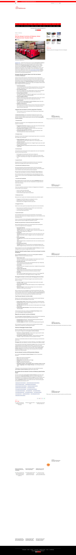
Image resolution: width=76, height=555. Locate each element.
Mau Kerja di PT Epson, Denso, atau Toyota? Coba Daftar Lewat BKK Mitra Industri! (40, 539)
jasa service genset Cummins (20, 384)
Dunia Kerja (16, 34)
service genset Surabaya (37, 392)
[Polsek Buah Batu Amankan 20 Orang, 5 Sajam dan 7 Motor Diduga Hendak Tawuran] (59, 33)
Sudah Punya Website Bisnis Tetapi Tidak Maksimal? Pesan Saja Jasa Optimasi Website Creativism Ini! (19, 539)
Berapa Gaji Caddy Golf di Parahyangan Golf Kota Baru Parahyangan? (19, 469)
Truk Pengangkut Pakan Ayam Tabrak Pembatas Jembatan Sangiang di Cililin (48, 36)
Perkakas (25, 24)
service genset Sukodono (29, 392)
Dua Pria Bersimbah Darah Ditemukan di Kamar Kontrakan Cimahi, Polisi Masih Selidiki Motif (48, 43)
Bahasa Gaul (54, 24)
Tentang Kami (24, 549)
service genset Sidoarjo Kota (20, 392)
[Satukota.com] (20, 7)
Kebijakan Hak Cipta (42, 549)
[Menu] (15, 3)
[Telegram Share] (42, 398)
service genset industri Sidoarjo (20, 390)
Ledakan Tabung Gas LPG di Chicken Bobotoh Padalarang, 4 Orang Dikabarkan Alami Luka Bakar (53, 36)
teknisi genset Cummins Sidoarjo (20, 395)
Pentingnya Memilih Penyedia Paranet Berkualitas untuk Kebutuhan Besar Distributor (30, 539)
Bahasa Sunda (21, 24)
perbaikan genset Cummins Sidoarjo (21, 387)
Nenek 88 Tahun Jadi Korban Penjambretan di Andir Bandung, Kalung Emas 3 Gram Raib (53, 43)
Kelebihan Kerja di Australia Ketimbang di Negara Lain (40, 469)
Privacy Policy (36, 549)
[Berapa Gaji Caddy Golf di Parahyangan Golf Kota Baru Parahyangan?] (19, 435)
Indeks (17, 24)
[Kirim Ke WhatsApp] (44, 398)
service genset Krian (29, 390)
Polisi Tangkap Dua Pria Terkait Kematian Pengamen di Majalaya (59, 43)
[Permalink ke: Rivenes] (16, 39)
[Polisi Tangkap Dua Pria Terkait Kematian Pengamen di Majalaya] (59, 40)
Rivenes (18, 39)
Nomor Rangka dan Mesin (47, 24)
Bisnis (58, 24)
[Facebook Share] (37, 398)
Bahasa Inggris (30, 24)
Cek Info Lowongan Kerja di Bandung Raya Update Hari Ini (27, 1)
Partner (47, 549)
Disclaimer (31, 549)
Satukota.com (17, 62)
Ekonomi (35, 24)
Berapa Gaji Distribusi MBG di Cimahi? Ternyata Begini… (30, 469)
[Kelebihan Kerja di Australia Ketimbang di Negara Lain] (40, 435)
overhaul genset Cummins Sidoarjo (30, 384)
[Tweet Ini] (39, 398)
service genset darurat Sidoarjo (32, 389)
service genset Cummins (35, 69)
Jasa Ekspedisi (40, 24)
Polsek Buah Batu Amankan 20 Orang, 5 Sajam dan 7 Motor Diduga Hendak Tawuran (59, 36)
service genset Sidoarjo (36, 390)
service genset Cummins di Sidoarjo (21, 389)
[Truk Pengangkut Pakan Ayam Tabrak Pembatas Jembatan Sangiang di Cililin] (48, 33)
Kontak (28, 549)
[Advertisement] (38, 17)
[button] (60, 3)
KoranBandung (51, 549)
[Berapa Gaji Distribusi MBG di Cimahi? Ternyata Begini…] (30, 435)
